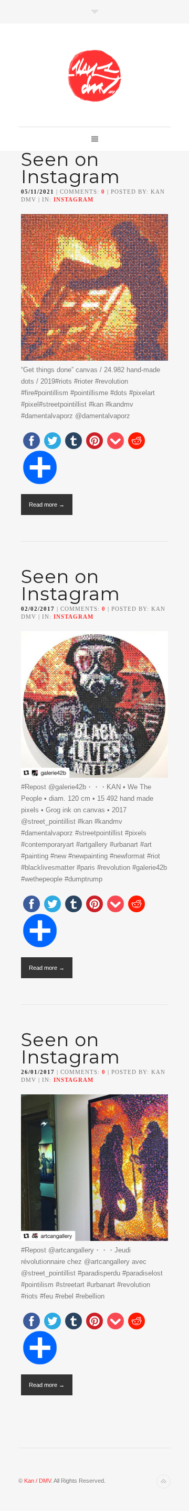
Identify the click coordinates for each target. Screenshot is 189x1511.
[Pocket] (115, 441)
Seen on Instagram (70, 168)
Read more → (47, 504)
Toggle (95, 12)
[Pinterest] (94, 441)
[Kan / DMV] (94, 75)
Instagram (73, 199)
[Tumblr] (73, 441)
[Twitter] (52, 441)
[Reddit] (136, 441)
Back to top (163, 1481)
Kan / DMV (37, 1481)
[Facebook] (31, 441)
